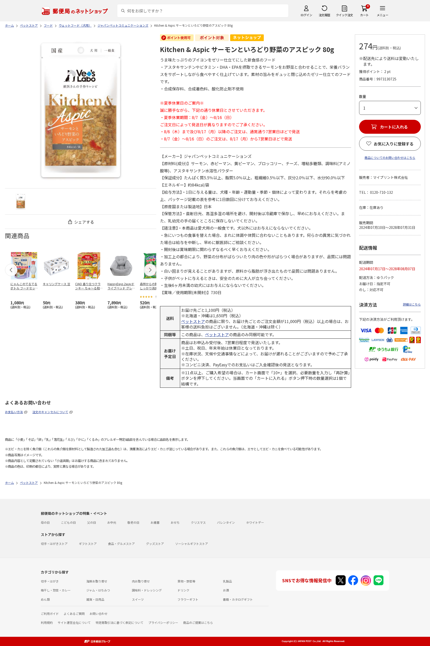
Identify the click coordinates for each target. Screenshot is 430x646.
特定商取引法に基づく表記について (119, 622)
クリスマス (198, 522)
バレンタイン (226, 522)
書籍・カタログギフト (238, 599)
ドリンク (183, 590)
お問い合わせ (99, 613)
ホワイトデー (255, 522)
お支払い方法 (14, 412)
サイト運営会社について (74, 622)
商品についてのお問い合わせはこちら (390, 157)
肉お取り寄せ (141, 581)
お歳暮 (155, 522)
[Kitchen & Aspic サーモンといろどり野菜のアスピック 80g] (21, 201)
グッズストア (155, 543)
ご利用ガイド (50, 613)
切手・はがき (50, 581)
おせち (175, 522)
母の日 (45, 522)
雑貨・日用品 (95, 599)
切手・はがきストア (54, 543)
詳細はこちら (412, 304)
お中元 (111, 522)
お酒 (226, 590)
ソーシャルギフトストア (191, 543)
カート (364, 15)
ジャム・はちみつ (98, 590)
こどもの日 (68, 522)
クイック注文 (344, 15)
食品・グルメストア (121, 543)
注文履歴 (324, 15)
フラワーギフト (187, 599)
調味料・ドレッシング (147, 590)
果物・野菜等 (186, 581)
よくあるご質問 (74, 613)
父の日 (91, 522)
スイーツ (138, 599)
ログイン (306, 15)
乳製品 (227, 581)
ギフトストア (88, 543)
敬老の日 (133, 522)
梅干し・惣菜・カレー (56, 590)
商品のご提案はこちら (198, 622)
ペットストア (193, 321)
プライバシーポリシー (163, 622)
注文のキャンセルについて (50, 412)
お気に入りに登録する (394, 144)
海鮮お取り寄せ (96, 581)
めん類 (45, 599)
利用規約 (47, 622)
